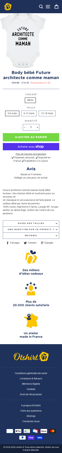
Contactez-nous (31, 421)
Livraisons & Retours (31, 378)
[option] (23, 40)
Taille (31, 108)
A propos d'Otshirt (31, 405)
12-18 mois (47, 113)
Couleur (31, 94)
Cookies (31, 389)
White (30, 100)
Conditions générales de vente (31, 373)
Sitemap (31, 416)
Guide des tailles (31, 223)
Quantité (31, 121)
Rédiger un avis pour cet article (31, 177)
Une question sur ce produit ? (31, 229)
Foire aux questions (31, 410)
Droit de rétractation (31, 394)
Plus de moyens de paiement (31, 154)
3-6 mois (12, 113)
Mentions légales (31, 383)
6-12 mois (29, 113)
